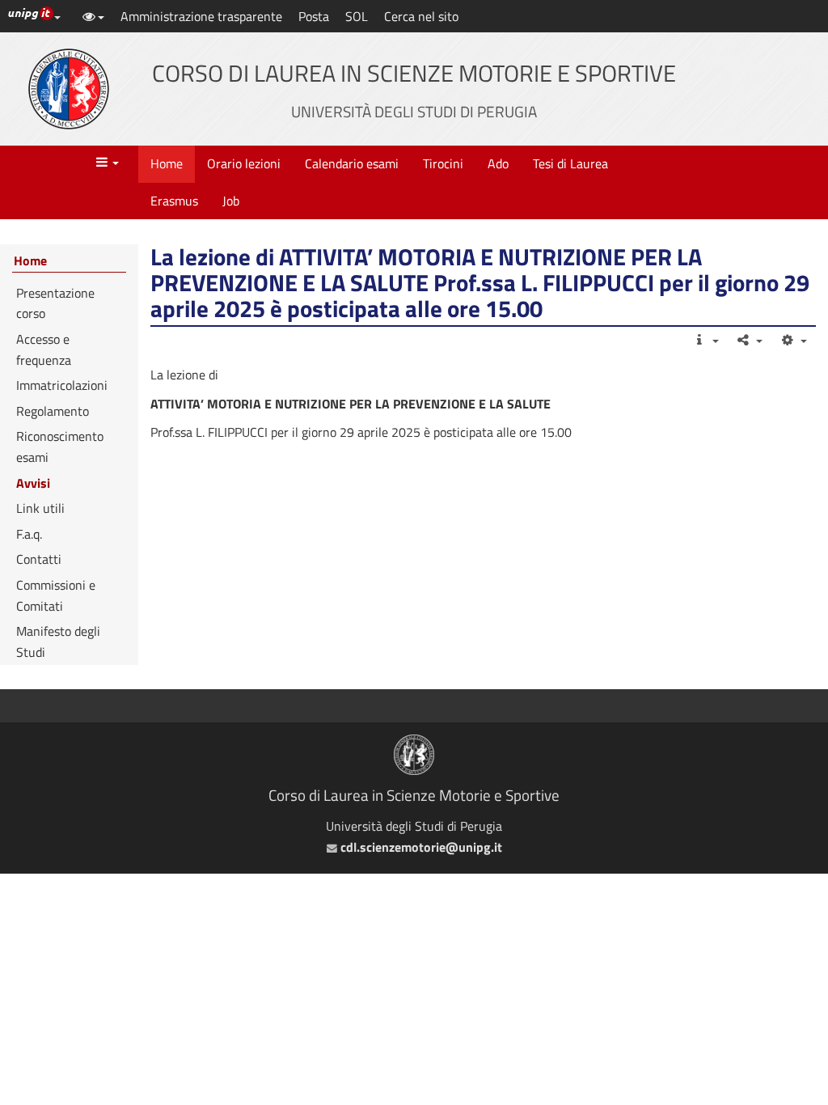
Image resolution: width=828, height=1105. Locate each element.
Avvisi (33, 483)
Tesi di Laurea (570, 163)
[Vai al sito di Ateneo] (68, 89)
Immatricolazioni (62, 385)
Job (230, 200)
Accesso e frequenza (43, 349)
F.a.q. (29, 534)
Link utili (40, 508)
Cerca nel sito (421, 16)
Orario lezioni (244, 163)
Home (166, 163)
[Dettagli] (704, 340)
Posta (313, 16)
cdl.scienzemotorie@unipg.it (419, 847)
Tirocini (443, 163)
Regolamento (52, 411)
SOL (356, 16)
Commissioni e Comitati (55, 595)
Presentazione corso (55, 303)
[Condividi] (749, 340)
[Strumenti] (793, 340)
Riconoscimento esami (60, 446)
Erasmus (174, 200)
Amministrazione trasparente (201, 16)
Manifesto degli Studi (58, 641)
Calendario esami (352, 163)
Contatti (38, 559)
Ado (498, 163)
